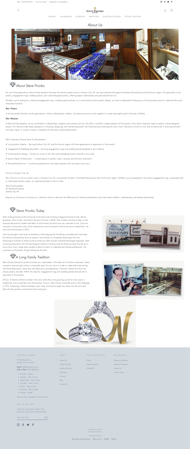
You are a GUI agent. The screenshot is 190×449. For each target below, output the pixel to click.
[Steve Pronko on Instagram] (18, 424)
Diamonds (66, 16)
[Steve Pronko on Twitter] (28, 424)
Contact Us (64, 384)
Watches (94, 16)
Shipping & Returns (121, 360)
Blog (61, 380)
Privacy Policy (119, 372)
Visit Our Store (41, 2)
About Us (63, 360)
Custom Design (112, 16)
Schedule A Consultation (58, 2)
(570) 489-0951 (33, 369)
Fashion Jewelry (92, 364)
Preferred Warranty (121, 364)
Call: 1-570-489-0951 (25, 2)
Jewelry (80, 16)
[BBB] (106, 439)
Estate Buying (133, 16)
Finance (62, 376)
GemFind (99, 432)
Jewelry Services (66, 368)
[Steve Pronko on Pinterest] (33, 424)
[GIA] (113, 439)
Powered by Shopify (95, 436)
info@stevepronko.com (30, 367)
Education (63, 372)
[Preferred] (81, 439)
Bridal (52, 16)
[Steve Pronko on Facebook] (23, 424)
